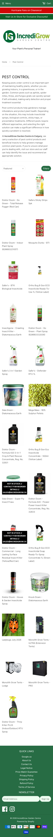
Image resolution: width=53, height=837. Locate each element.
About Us (26, 760)
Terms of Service (26, 787)
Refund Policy (26, 783)
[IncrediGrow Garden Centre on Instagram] (12, 810)
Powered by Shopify (25, 821)
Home (4, 62)
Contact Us (26, 764)
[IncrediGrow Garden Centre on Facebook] (5, 810)
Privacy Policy (26, 775)
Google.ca (26, 756)
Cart (48, 3)
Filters (46, 168)
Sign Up (45, 799)
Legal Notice (26, 768)
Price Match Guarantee (26, 772)
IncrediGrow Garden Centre (29, 818)
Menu (8, 3)
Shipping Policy (26, 779)
